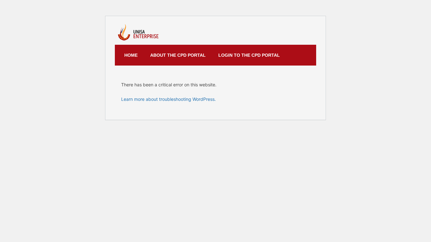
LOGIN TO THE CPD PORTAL (249, 55)
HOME (131, 55)
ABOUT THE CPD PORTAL (178, 55)
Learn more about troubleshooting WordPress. (168, 99)
